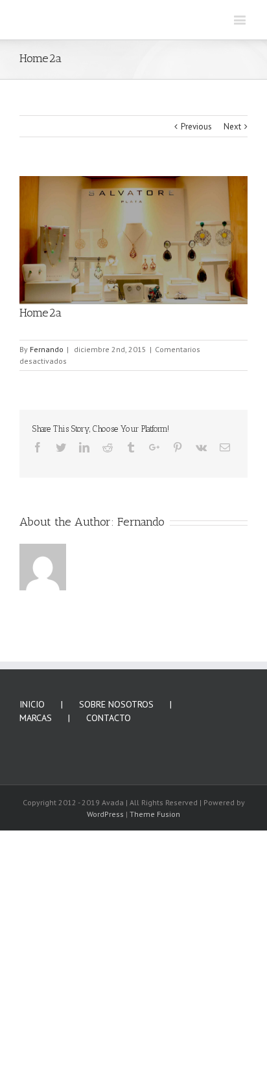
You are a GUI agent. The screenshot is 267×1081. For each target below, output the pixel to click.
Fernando (47, 577)
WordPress (105, 1042)
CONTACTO (108, 946)
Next (232, 354)
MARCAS (35, 946)
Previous (196, 354)
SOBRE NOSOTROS (116, 932)
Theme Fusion (155, 1042)
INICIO (32, 932)
